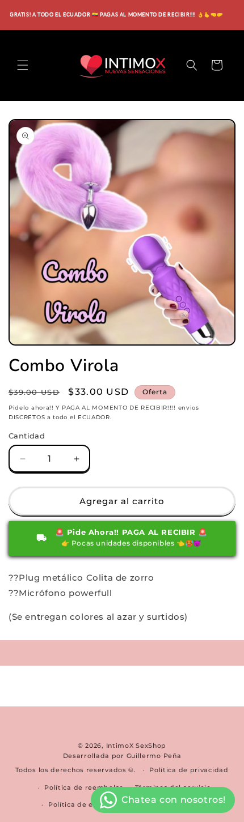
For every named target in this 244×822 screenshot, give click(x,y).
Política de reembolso (84, 787)
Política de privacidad (188, 770)
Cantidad (27, 435)
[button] (22, 65)
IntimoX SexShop (136, 745)
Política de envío (78, 804)
